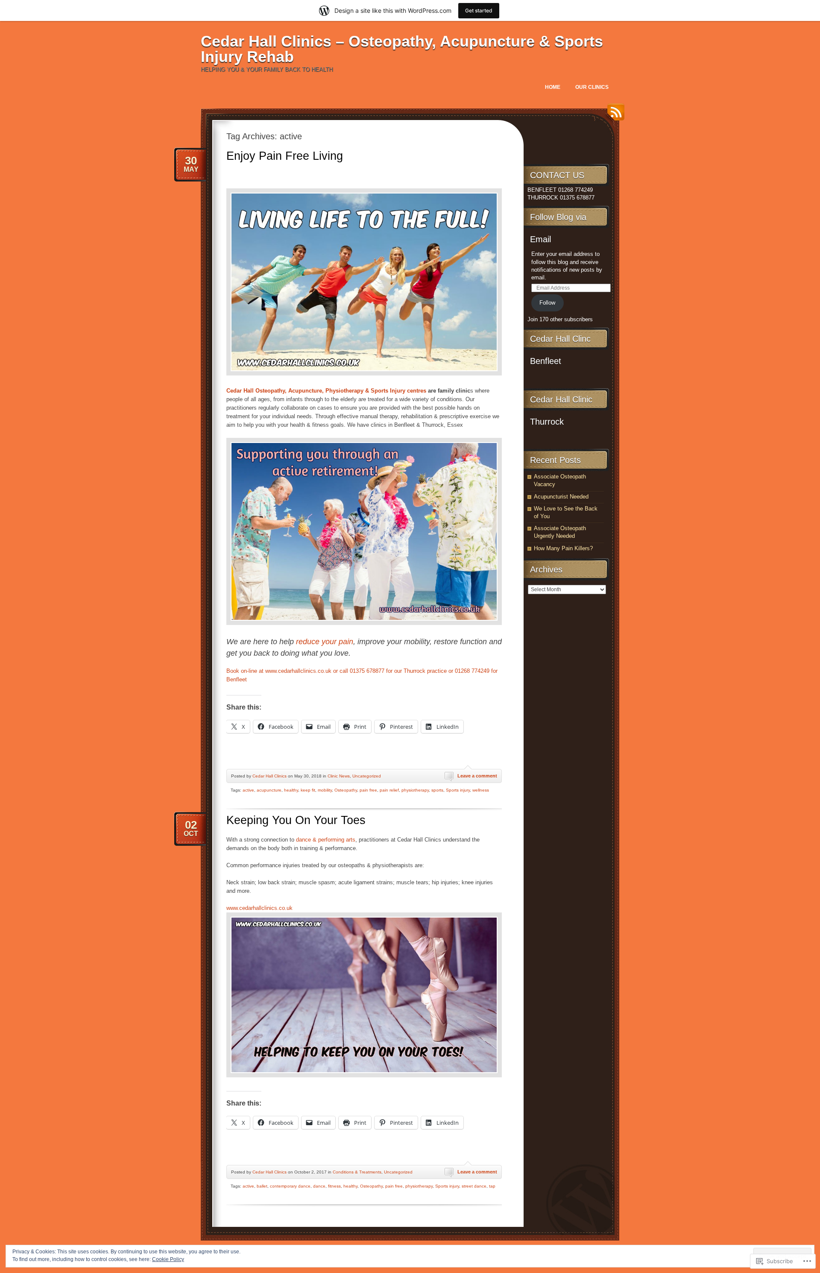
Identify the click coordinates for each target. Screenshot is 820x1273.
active (248, 790)
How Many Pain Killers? (563, 548)
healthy (291, 790)
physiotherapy (415, 790)
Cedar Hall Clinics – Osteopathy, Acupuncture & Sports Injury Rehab (402, 48)
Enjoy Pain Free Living (284, 156)
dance (319, 1186)
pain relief (389, 790)
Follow (547, 302)
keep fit (308, 790)
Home (552, 87)
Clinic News (339, 776)
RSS (613, 115)
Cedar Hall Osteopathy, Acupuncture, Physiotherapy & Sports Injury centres (326, 390)
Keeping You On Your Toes (296, 820)
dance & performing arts (325, 839)
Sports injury (458, 790)
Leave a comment (477, 775)
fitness (334, 1186)
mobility (325, 790)
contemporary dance (290, 1186)
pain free (368, 790)
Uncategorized (366, 776)
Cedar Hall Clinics (269, 776)
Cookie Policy (168, 1259)
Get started (478, 10)
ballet (262, 1186)
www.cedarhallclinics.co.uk (259, 908)
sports (437, 790)
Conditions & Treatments (357, 1172)
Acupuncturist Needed (561, 496)
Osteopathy (345, 790)
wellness (480, 790)
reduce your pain (324, 641)
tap (492, 1186)
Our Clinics (592, 87)
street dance (474, 1186)
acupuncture (269, 790)
